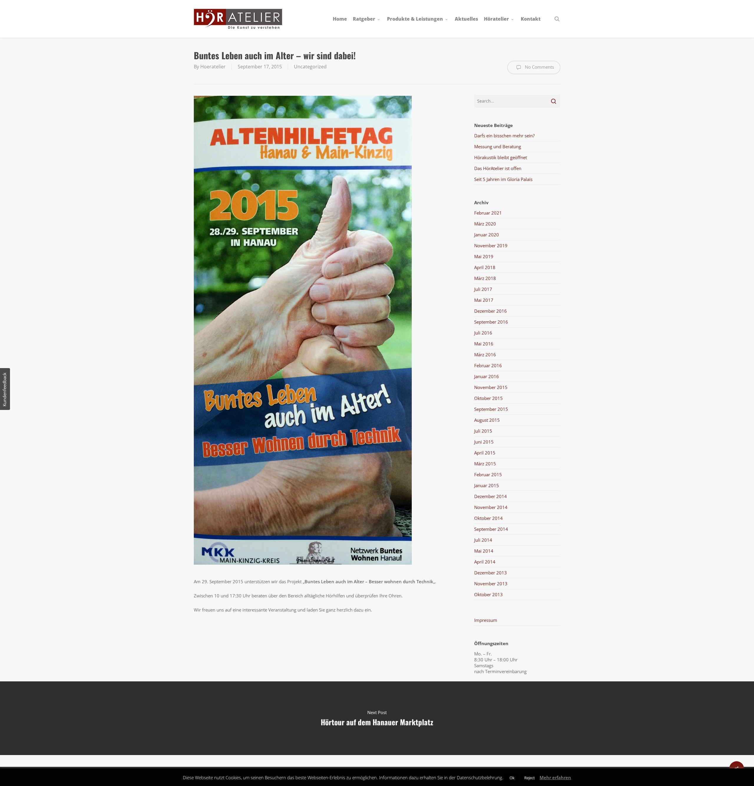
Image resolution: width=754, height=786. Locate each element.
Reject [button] (529, 777)
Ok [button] (512, 777)
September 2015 (491, 409)
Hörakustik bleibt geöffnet (500, 157)
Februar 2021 (488, 213)
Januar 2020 (486, 235)
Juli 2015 (483, 431)
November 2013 (490, 583)
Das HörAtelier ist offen (497, 168)
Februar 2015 (488, 474)
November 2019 (490, 245)
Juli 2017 (483, 289)
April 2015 (484, 453)
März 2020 (485, 224)
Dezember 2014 (490, 496)
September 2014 (491, 529)
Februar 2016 (488, 365)
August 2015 (487, 420)
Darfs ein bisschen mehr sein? (504, 136)
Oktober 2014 (488, 518)
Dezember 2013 (490, 573)
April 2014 (484, 562)
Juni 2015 (484, 442)
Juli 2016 (483, 333)
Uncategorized (310, 66)
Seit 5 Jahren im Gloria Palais (503, 179)
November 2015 (490, 387)
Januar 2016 (486, 376)
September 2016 (491, 322)
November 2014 (490, 507)
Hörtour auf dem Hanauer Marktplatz (377, 718)
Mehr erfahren (555, 777)
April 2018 (484, 267)
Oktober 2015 (488, 398)
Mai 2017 (483, 300)
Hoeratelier (213, 66)
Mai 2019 (483, 256)
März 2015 (485, 464)
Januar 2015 (486, 485)
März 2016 (485, 354)
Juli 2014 (483, 540)
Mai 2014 (483, 551)
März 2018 (485, 278)
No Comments (539, 67)
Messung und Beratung (497, 146)
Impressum (485, 620)
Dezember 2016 (490, 311)
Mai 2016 (483, 344)
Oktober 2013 (488, 594)
